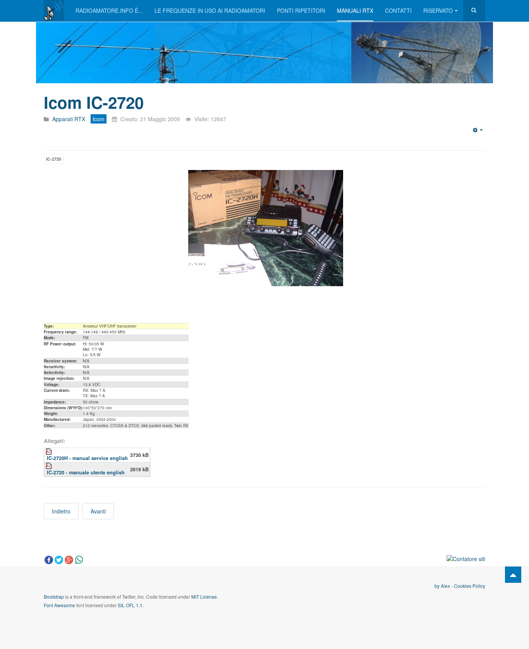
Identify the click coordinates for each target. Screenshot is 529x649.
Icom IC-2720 (94, 102)
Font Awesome (59, 605)
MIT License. (204, 596)
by (438, 585)
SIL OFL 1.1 (130, 605)
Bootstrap (54, 596)
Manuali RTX (355, 10)
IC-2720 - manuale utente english (86, 472)
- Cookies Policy (467, 585)
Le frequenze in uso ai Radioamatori (210, 10)
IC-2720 (53, 159)
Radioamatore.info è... (109, 10)
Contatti (398, 10)
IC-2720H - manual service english (87, 458)
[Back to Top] (513, 575)
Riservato (438, 10)
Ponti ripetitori (301, 10)
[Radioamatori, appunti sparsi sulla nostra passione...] (54, 10)
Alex (445, 585)
